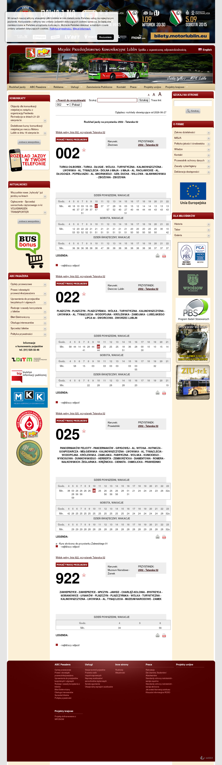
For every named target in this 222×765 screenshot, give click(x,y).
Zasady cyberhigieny (185, 166)
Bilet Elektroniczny (20, 317)
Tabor (177, 229)
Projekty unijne (152, 87)
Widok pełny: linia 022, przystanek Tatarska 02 (80, 276)
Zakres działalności (184, 132)
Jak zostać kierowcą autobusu (158, 689)
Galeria (178, 235)
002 (68, 152)
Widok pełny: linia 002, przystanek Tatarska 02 (80, 132)
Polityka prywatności (21, 333)
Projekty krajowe (173, 87)
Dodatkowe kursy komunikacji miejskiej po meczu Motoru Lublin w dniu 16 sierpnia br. (26, 129)
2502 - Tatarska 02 (148, 144)
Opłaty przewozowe (21, 284)
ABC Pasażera (37, 87)
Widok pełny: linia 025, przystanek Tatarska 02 (80, 413)
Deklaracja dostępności (186, 171)
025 (68, 433)
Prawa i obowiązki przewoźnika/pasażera (23, 291)
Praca (132, 87)
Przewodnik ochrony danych (189, 160)
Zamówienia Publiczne (99, 87)
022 (68, 296)
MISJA (177, 137)
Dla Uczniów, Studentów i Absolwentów (156, 674)
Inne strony (121, 664)
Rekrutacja (150, 669)
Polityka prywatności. (61, 28)
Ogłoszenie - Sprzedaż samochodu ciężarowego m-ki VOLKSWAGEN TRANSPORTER (26, 207)
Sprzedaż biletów (20, 328)
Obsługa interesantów (22, 322)
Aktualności (120, 672)
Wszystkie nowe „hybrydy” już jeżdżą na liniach (27, 194)
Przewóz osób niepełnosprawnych (93, 674)
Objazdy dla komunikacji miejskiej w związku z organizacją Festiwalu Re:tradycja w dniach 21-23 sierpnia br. (25, 113)
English (207, 50)
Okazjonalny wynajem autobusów (99, 686)
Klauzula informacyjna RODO (158, 692)
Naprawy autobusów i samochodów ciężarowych (96, 679)
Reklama (57, 87)
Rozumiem (105, 37)
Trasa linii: (156, 100)
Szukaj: (93, 100)
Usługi (74, 87)
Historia (178, 223)
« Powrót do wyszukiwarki (71, 100)
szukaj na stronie (185, 94)
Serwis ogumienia (92, 683)
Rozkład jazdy (17, 87)
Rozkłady (119, 669)
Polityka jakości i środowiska (189, 143)
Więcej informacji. (82, 28)
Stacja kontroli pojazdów (95, 669)
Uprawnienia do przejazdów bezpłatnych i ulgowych (25, 300)
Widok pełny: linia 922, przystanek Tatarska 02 (80, 557)
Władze (178, 149)
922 (68, 577)
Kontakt (121, 87)
